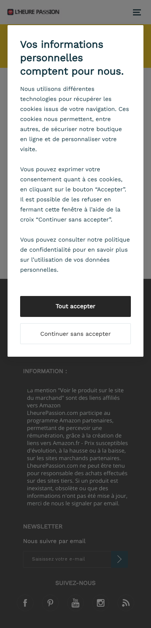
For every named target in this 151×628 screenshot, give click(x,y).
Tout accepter (76, 306)
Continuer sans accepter (75, 334)
